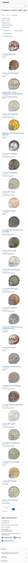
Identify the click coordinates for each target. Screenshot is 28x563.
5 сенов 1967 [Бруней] (9, 250)
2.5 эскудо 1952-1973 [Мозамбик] (12, 405)
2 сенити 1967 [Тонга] (9, 54)
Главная (3, 15)
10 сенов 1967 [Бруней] (9, 308)
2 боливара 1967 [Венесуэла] (11, 366)
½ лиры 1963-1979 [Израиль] (11, 269)
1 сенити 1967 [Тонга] (9, 347)
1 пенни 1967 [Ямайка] (9, 481)
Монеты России (6, 22)
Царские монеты (6, 18)
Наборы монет (5, 27)
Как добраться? (5, 522)
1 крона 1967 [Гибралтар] (10, 114)
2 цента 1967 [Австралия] (10, 73)
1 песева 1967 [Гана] (8, 211)
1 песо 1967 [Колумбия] (9, 153)
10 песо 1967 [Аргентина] (10, 500)
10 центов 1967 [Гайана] (9, 173)
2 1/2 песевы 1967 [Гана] (10, 289)
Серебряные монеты (18, 30)
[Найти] (25, 6)
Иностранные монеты (7, 25)
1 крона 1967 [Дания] (8, 424)
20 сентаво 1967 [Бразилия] (11, 443)
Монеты (8, 15)
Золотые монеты (6, 30)
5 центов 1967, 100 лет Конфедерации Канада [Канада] (12, 93)
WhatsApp (18, 537)
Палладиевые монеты (8, 36)
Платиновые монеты (7, 33)
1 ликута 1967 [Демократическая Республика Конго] (12, 327)
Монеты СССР (5, 20)
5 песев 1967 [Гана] (8, 192)
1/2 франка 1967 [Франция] (10, 462)
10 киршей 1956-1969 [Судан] (11, 385)
